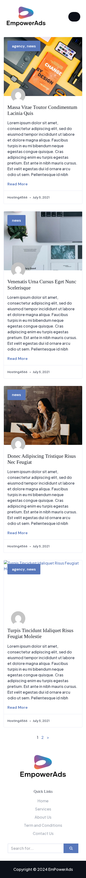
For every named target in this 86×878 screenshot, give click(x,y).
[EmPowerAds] (26, 17)
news (31, 46)
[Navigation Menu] (74, 17)
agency (18, 46)
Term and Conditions (43, 825)
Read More (17, 184)
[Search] (71, 848)
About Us (43, 817)
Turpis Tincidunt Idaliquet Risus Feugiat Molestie (40, 633)
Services (43, 808)
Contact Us (43, 833)
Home (43, 800)
